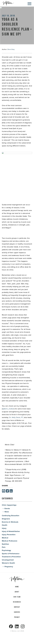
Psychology (6, 550)
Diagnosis (6, 519)
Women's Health (8, 563)
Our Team (17, 597)
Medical (5, 538)
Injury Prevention (8, 534)
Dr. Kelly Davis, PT (16, 417)
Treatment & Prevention (11, 556)
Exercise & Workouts (10, 522)
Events (7, 508)
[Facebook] (3, 490)
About (17, 592)
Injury (4, 528)
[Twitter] (7, 490)
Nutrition (5, 544)
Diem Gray (11, 49)
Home (17, 587)
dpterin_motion (8, 409)
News (7, 511)
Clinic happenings (9, 505)
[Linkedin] (11, 490)
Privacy (17, 617)
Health (4, 525)
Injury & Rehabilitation (11, 531)
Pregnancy (9, 566)
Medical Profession (9, 541)
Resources (17, 602)
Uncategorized (8, 560)
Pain (3, 547)
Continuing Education (10, 515)
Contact (17, 607)
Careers (17, 612)
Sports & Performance (10, 553)
